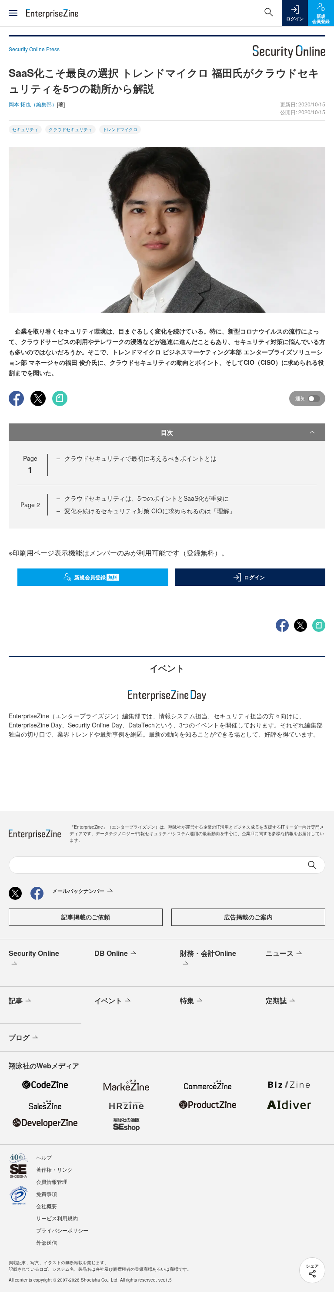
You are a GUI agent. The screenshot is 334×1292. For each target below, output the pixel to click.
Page (30, 504)
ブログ (19, 1037)
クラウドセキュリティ (70, 129)
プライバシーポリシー (62, 1230)
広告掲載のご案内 (248, 916)
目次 (167, 432)
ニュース (280, 953)
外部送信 (46, 1242)
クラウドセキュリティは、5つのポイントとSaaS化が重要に (146, 498)
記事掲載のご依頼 (85, 916)
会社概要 (46, 1205)
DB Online (111, 953)
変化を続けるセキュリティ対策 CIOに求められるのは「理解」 (149, 510)
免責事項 (46, 1193)
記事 (16, 1000)
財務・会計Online (208, 953)
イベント (108, 1000)
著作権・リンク (54, 1169)
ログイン (254, 577)
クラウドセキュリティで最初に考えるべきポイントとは (140, 458)
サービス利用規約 (57, 1218)
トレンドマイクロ (120, 129)
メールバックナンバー (78, 891)
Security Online (34, 953)
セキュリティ (25, 129)
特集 (187, 1000)
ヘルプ (44, 1157)
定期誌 (276, 1000)
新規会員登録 (95, 577)
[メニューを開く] (13, 13)
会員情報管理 (51, 1181)
